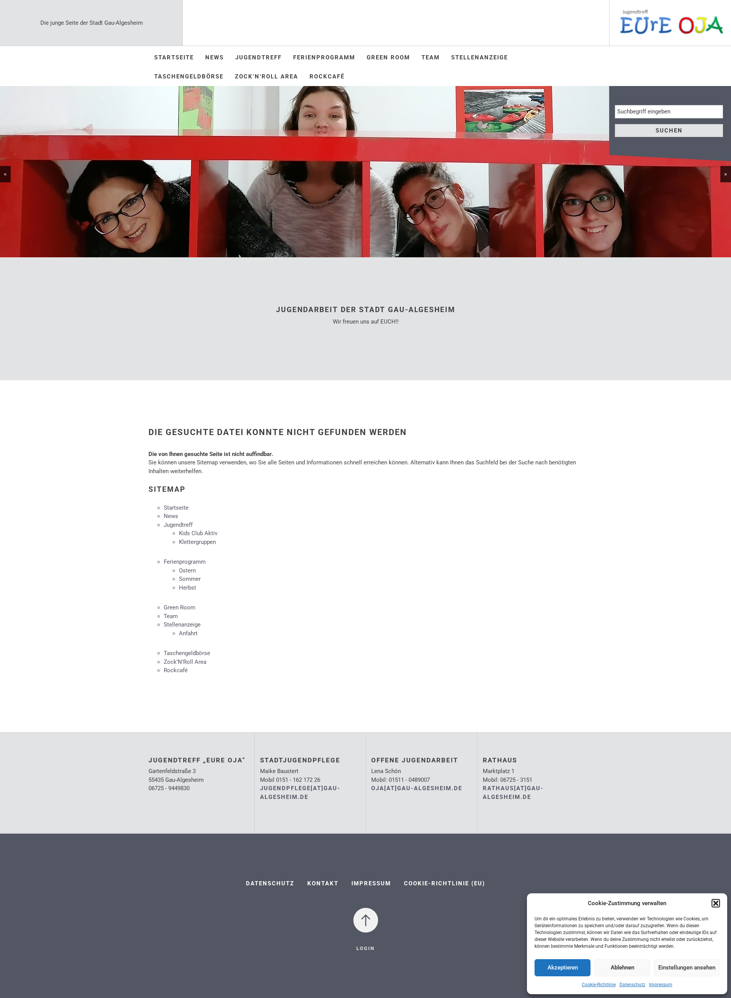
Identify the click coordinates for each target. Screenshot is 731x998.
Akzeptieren (562, 967)
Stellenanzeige (479, 57)
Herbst (187, 587)
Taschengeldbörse (188, 76)
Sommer (190, 579)
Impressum (660, 984)
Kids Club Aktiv (198, 533)
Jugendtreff (258, 57)
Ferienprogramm (324, 57)
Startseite (174, 57)
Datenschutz (632, 984)
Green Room (388, 57)
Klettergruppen (197, 542)
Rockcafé (327, 76)
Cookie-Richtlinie (599, 984)
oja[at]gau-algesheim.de (416, 788)
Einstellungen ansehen (686, 967)
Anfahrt (188, 633)
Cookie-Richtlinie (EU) (444, 883)
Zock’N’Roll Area (266, 76)
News (214, 57)
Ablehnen (622, 967)
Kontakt (322, 883)
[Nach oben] (365, 919)
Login (365, 948)
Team (430, 57)
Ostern (187, 570)
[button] (716, 903)
